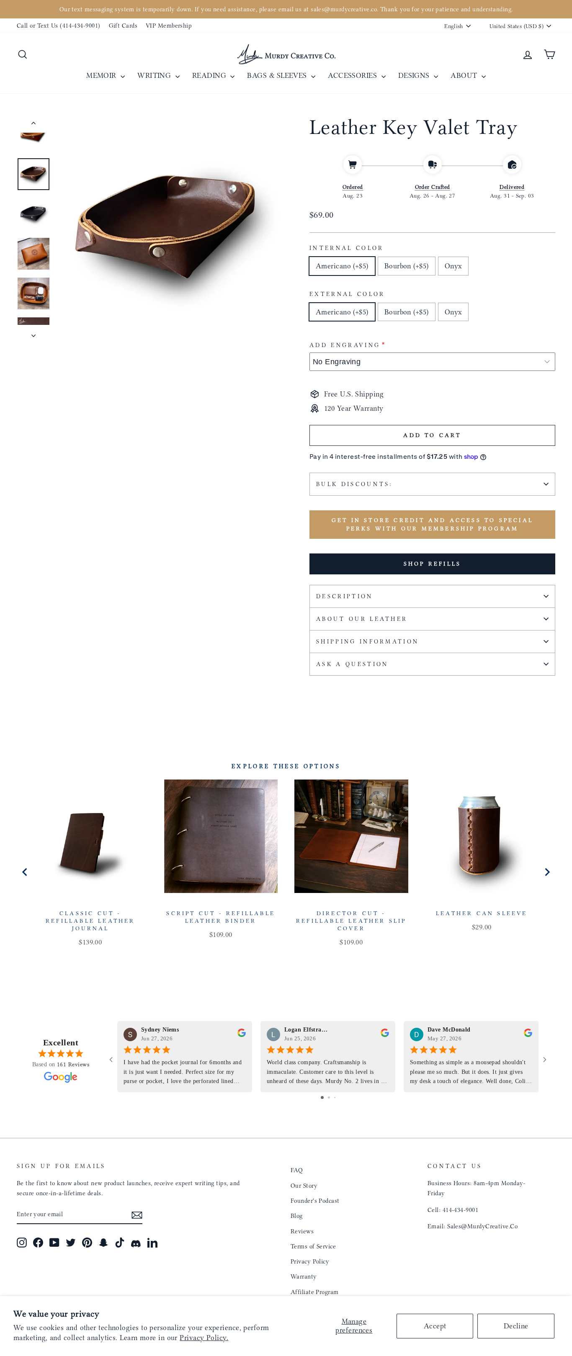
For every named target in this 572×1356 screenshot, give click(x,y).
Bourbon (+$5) (406, 266)
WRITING (155, 75)
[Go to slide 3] (334, 1097)
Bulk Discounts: (354, 484)
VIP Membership (169, 25)
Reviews (302, 1231)
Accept (435, 1326)
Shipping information (367, 641)
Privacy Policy (310, 1261)
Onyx (453, 266)
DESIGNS (415, 75)
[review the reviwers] (241, 1035)
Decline (516, 1326)
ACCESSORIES (353, 75)
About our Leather (361, 619)
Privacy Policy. (204, 1337)
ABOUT (465, 75)
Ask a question (352, 664)
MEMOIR (102, 75)
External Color (347, 294)
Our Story (304, 1185)
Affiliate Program (315, 1292)
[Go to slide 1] (322, 1097)
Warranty (304, 1276)
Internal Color (346, 248)
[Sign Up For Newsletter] (136, 1215)
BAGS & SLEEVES (278, 75)
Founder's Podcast (315, 1200)
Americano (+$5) (342, 266)
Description (344, 596)
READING (210, 75)
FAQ (297, 1170)
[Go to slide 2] (329, 1097)
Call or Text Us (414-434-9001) (58, 25)
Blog (297, 1216)
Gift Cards (123, 25)
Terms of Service (313, 1246)
